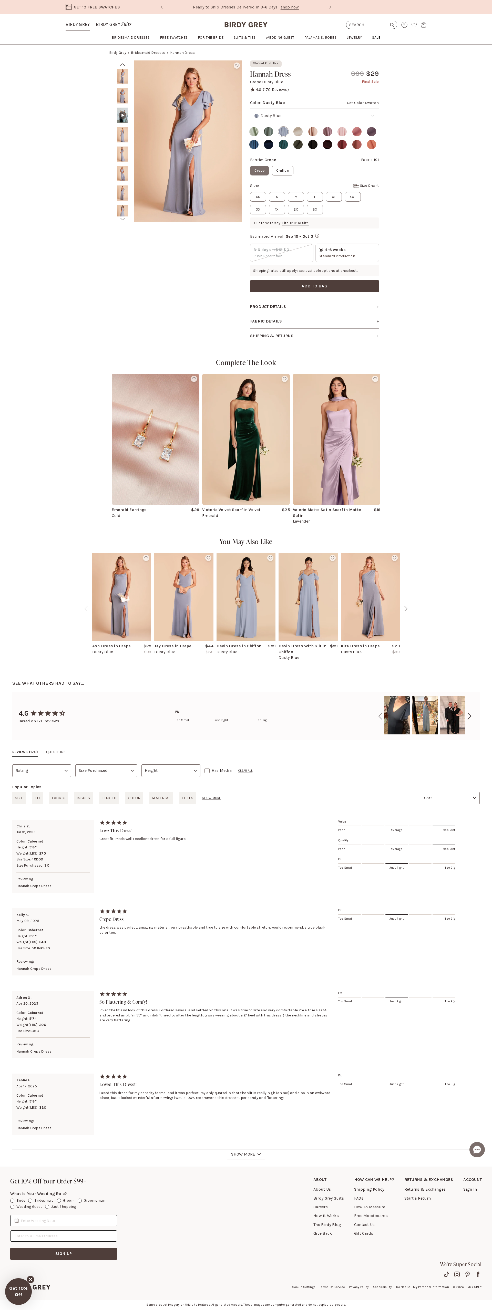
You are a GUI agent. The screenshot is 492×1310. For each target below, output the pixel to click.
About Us (322, 1189)
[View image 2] (122, 95)
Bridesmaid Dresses (148, 52)
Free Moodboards (371, 1215)
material (161, 797)
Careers (320, 1206)
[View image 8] (122, 212)
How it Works (326, 1215)
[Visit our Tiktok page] (446, 1274)
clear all (245, 770)
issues (83, 797)
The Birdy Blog (327, 1224)
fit (37, 797)
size (19, 797)
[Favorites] (414, 24)
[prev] (122, 64)
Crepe (259, 170)
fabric (58, 797)
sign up (63, 1253)
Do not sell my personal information (422, 1287)
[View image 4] (122, 134)
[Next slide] (330, 7)
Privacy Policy (359, 1287)
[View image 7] (122, 193)
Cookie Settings (304, 1287)
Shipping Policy (369, 1189)
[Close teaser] (30, 1279)
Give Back (322, 1233)
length (109, 797)
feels (187, 797)
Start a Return (417, 1198)
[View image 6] (122, 173)
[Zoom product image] (188, 141)
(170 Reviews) (276, 89)
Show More (243, 1154)
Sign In (470, 1189)
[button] (18, 1291)
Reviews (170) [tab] (25, 752)
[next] (122, 219)
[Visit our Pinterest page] (467, 1274)
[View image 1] (122, 76)
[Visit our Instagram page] (457, 1274)
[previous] (86, 608)
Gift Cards (363, 1233)
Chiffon (282, 170)
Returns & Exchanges (425, 1189)
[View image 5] (122, 154)
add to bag (314, 286)
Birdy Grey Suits (328, 1198)
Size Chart (369, 185)
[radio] (254, 131)
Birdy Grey (78, 24)
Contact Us (364, 1224)
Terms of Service (332, 1287)
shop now (290, 7)
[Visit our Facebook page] (478, 1274)
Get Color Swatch (363, 103)
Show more (211, 798)
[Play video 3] (122, 115)
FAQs (358, 1198)
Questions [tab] (56, 752)
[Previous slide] (161, 7)
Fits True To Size (295, 223)
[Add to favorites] (237, 66)
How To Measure (369, 1206)
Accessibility (382, 1287)
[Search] (371, 25)
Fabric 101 (370, 160)
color (134, 797)
